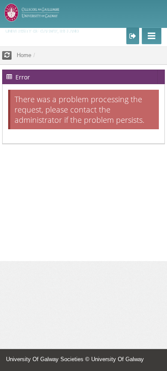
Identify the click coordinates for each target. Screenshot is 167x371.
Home (24, 55)
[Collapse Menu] (151, 35)
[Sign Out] (132, 35)
